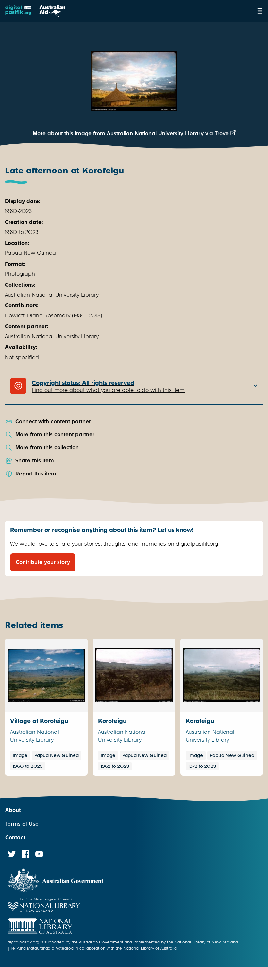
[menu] (260, 11)
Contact (15, 837)
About (13, 810)
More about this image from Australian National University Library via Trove (131, 133)
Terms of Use (22, 823)
